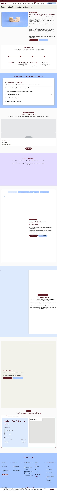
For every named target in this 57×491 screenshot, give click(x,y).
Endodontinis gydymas (27, 473)
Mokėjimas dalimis (49, 469)
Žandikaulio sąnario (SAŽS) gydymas (28, 472)
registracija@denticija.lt (10, 434)
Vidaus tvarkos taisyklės (50, 474)
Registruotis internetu (51, 3)
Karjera (47, 466)
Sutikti (52, 489)
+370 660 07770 (9, 430)
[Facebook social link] (51, 487)
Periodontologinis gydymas (28, 475)
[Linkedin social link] (55, 487)
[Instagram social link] (53, 487)
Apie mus (47, 464)
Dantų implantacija (16, 466)
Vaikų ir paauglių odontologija (26, 469)
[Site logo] (4, 3)
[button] (1, 132)
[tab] (12, 192)
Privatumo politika (49, 472)
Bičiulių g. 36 (37, 466)
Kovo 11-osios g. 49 (38, 474)
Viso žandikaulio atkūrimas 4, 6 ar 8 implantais (17, 468)
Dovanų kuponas (49, 471)
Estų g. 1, (36, 469)
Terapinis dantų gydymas (28, 467)
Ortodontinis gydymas (16, 470)
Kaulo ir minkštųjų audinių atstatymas (28, 465)
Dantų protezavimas (16, 464)
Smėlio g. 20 (37, 471)
